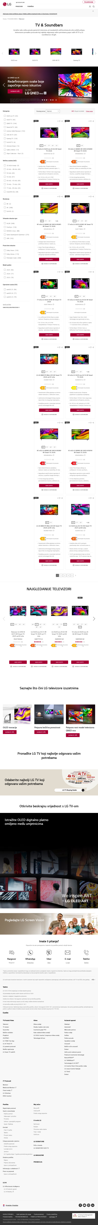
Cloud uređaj (6, 1090)
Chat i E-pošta (8, 1130)
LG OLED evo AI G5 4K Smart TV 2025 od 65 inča (59, 634)
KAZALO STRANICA (8, 1214)
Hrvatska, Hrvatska (12, 1205)
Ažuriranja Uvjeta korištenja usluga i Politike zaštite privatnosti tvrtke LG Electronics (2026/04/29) (30, 14)
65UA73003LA (18, 639)
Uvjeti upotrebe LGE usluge (23, 1214)
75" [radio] (46, 221)
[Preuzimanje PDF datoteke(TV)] (43, 161)
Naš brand (36, 1124)
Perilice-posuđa (68, 1038)
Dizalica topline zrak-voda (41, 1027)
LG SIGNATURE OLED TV (41, 1148)
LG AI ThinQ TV (7, 1044)
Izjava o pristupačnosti (10, 1165)
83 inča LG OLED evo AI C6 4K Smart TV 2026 (80, 376)
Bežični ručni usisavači (71, 1046)
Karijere (36, 1127)
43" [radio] (82, 145)
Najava (6, 1160)
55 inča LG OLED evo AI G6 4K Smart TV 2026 (80, 633)
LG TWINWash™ (69, 1060)
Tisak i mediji (37, 1132)
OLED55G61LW (80, 639)
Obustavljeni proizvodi (11, 307)
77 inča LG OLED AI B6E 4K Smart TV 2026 (80, 225)
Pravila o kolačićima (52, 1214)
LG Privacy (52, 1217)
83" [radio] (45, 145)
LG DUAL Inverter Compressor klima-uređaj (46, 1035)
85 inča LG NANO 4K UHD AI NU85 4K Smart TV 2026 (49, 225)
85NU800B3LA (48, 455)
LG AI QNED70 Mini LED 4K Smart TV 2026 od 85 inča (49, 527)
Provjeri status (8, 1135)
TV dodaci (6, 1027)
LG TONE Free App (8, 1041)
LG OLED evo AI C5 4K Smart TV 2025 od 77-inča (39, 634)
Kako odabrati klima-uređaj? (42, 1032)
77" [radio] (49, 145)
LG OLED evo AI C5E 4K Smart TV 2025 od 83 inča (80, 527)
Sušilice (66, 1035)
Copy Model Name (53, 153)
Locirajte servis (8, 1149)
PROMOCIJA (38, 1162)
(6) (57, 221)
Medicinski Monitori (9, 1087)
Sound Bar (6, 1030)
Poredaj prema (40, 111)
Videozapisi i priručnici (10, 1116)
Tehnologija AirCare (39, 1038)
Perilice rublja (68, 1032)
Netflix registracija (8, 1049)
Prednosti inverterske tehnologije (74, 1055)
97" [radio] (41, 145)
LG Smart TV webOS (9, 1052)
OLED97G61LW (48, 154)
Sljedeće (75, 575)
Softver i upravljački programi (12, 1121)
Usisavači (67, 1044)
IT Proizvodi (7, 1081)
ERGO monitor (7, 1096)
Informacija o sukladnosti (10, 1168)
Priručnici (6, 1119)
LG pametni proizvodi (9, 1046)
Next (94, 85)
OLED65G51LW (59, 639)
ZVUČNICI (6, 1038)
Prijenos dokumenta (9, 1163)
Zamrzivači (67, 1027)
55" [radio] (57, 145)
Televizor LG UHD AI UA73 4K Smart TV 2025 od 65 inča (18, 634)
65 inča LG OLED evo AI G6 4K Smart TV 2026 (80, 301)
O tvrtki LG (37, 1120)
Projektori (6, 1035)
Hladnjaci (67, 1024)
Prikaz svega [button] (89, 111)
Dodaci (66, 1049)
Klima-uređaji (37, 1024)
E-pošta (5, 1013)
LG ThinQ (67, 1071)
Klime (35, 1020)
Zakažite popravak (9, 1144)
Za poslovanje (88, 2)
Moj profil (36, 1108)
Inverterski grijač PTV (40, 1030)
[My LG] (90, 6)
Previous (4, 85)
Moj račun (37, 1104)
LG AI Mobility (8, 1191)
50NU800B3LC (79, 154)
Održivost (36, 1134)
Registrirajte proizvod (9, 1108)
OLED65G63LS (79, 304)
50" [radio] (78, 145)
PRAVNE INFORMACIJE (21, 1217)
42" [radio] (41, 627)
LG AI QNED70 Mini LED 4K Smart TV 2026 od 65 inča (49, 376)
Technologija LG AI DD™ (71, 1063)
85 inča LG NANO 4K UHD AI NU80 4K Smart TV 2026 (49, 451)
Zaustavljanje (56, 100)
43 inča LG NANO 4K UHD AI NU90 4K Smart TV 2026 (80, 451)
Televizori (5, 1024)
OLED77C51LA (39, 639)
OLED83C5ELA (79, 530)
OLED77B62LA (48, 304)
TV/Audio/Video (8, 1020)
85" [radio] (42, 221)
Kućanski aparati (70, 1020)
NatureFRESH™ (69, 1057)
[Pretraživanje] (93, 6)
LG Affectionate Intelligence (11, 1186)
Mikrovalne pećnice (70, 1030)
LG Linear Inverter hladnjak (72, 1069)
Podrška (5, 1104)
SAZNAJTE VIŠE (49, 82)
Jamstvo (6, 1151)
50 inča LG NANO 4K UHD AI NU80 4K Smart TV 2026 (80, 150)
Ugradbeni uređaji (69, 1041)
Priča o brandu (38, 1145)
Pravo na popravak (8, 1171)
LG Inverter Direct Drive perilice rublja (75, 1066)
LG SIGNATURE (39, 1141)
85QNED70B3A (48, 530)
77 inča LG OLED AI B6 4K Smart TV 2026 (49, 301)
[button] (49, 188)
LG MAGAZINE (39, 1155)
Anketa (6, 1138)
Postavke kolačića (7, 1217)
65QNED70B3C (48, 380)
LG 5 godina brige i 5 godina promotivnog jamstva (18, 1154)
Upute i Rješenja (8, 1124)
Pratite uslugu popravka (10, 1146)
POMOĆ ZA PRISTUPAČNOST (39, 1217)
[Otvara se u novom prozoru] (80, 1205)
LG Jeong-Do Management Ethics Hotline (85, 1216)
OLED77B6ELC (79, 229)
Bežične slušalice (8, 1032)
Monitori (5, 1085)
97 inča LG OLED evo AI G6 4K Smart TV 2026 (49, 150)
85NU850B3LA (48, 229)
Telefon (6, 1132)
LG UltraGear (7, 1093)
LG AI (5, 1183)
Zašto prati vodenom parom (72, 1052)
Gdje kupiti (49, 184)
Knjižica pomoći (8, 1114)
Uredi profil (37, 1111)
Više (93, 979)
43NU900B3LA (79, 455)
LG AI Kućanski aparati (10, 1189)
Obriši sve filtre (7, 304)
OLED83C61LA (79, 380)
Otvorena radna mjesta (40, 1129)
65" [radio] (53, 145)
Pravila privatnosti (39, 1214)
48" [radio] (86, 221)
